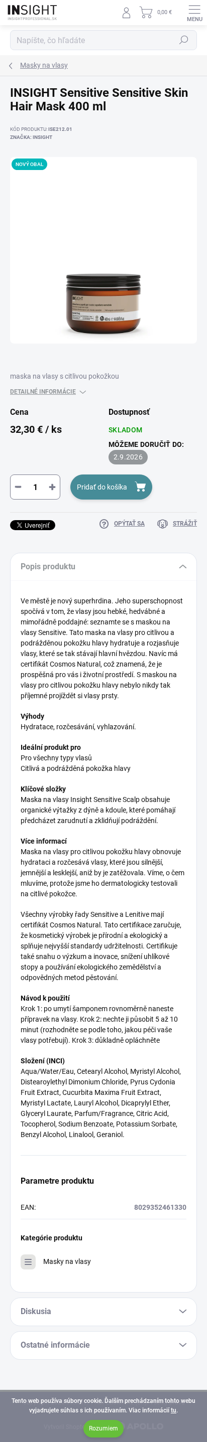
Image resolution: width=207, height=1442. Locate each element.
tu (173, 1410)
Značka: (31, 137)
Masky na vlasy (67, 1261)
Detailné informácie (43, 391)
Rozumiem (103, 1428)
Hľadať (183, 40)
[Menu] (194, 12)
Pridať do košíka (102, 487)
